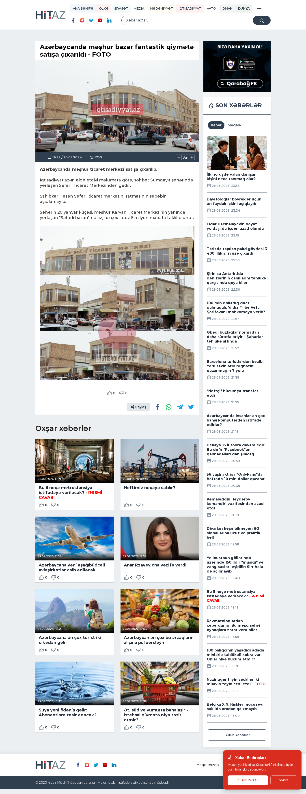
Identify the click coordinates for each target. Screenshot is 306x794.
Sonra (283, 780)
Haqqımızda (207, 765)
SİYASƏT (121, 8)
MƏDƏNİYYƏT (161, 8)
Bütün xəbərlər (237, 735)
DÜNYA (244, 8)
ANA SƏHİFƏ (83, 8)
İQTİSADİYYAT (190, 8)
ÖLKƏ (104, 8)
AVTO (211, 8)
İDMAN (227, 8)
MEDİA (139, 8)
